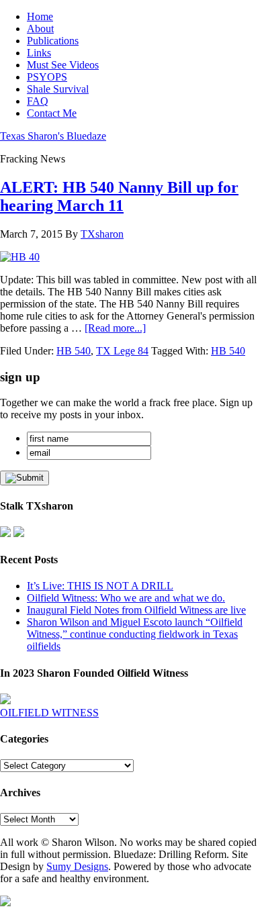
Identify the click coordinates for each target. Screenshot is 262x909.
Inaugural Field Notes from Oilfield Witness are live (136, 610)
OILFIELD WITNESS (49, 712)
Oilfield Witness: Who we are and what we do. (126, 598)
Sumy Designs (77, 866)
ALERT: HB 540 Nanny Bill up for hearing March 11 (119, 196)
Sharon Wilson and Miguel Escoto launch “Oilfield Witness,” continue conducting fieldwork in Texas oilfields (135, 634)
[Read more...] (115, 328)
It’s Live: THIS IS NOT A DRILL (100, 585)
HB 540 (73, 350)
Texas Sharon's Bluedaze (53, 136)
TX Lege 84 (122, 350)
